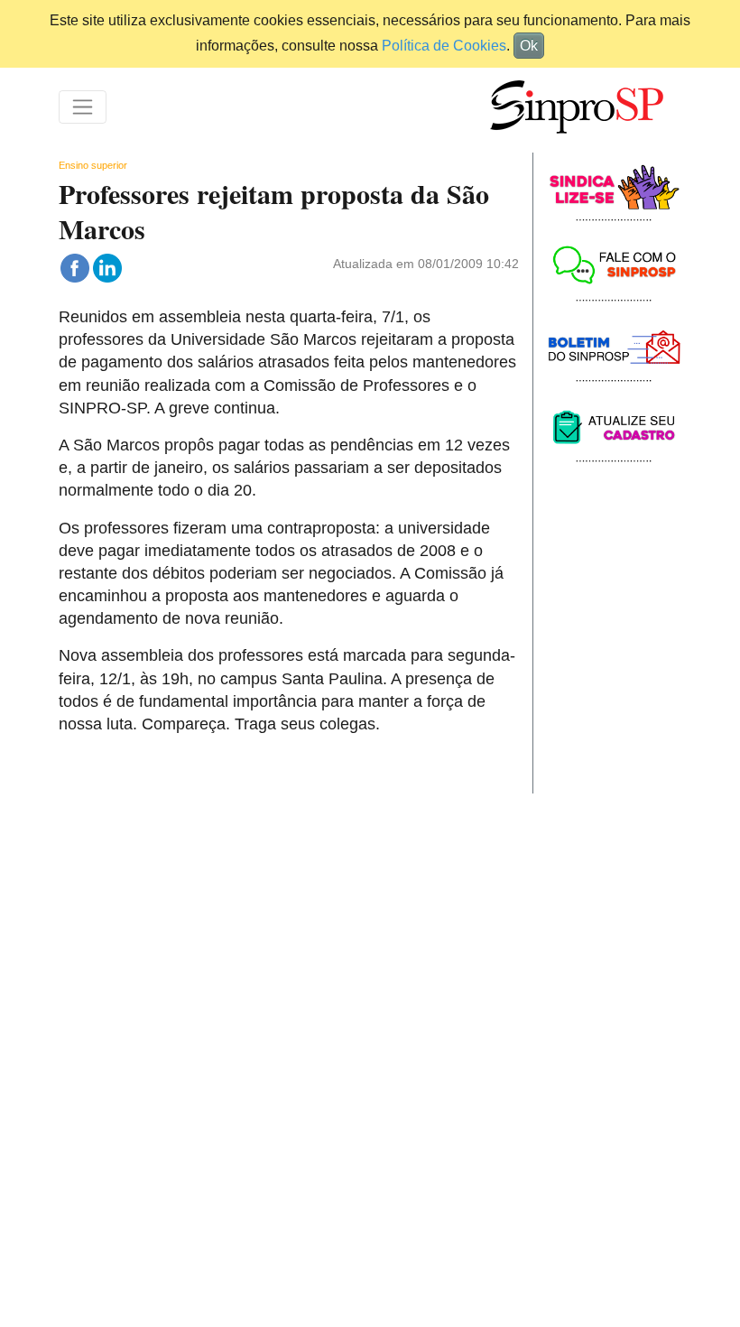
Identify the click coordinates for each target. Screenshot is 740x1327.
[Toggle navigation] (82, 107)
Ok (529, 45)
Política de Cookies (444, 45)
